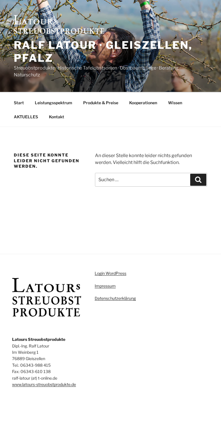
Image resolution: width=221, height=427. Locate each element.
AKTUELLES (26, 116)
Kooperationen (143, 102)
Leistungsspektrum (53, 102)
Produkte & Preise (100, 102)
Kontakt (56, 116)
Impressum (105, 285)
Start (19, 102)
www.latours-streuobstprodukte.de (44, 384)
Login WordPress (110, 273)
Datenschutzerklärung (115, 298)
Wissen (175, 102)
